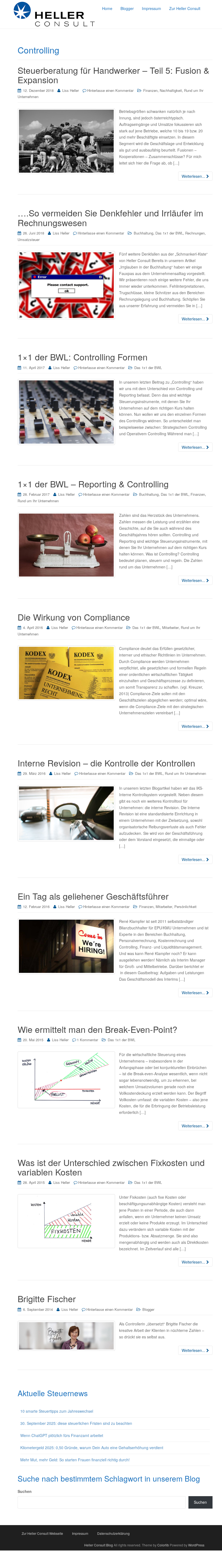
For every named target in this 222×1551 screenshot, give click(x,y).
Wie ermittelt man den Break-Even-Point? (97, 1029)
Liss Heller (70, 90)
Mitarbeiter (170, 627)
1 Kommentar (87, 1039)
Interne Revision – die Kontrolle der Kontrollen (106, 762)
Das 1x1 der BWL (169, 233)
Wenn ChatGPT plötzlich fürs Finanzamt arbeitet (61, 1435)
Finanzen (150, 90)
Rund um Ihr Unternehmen (38, 500)
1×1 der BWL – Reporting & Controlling (93, 483)
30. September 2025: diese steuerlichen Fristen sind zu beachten (76, 1423)
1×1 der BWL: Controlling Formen (83, 356)
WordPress (196, 1545)
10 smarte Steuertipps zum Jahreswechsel (56, 1411)
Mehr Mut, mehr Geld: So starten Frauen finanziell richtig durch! (75, 1459)
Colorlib (163, 1545)
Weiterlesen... (194, 176)
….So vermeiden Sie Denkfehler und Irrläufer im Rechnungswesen (110, 217)
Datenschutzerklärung (113, 1533)
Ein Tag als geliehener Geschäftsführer (93, 896)
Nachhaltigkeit (171, 90)
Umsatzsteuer (29, 239)
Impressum (80, 1533)
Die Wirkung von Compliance (74, 617)
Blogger (148, 1309)
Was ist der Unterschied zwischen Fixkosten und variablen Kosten (111, 1167)
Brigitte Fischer (47, 1298)
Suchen (25, 1491)
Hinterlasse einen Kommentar (110, 90)
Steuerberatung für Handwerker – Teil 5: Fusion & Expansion (113, 75)
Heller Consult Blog (98, 1545)
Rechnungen (195, 233)
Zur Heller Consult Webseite (42, 1533)
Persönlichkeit (185, 906)
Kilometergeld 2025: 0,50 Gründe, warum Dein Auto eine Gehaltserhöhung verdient (91, 1447)
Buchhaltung (143, 233)
